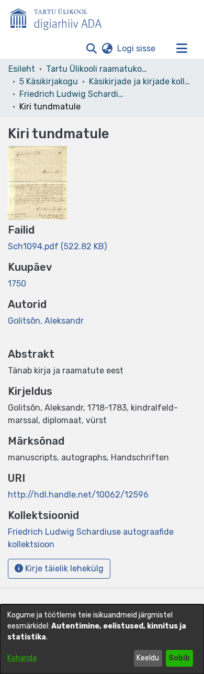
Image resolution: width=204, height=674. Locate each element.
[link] (57, 246)
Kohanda (22, 658)
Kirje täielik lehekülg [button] (63, 568)
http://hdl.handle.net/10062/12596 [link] (78, 495)
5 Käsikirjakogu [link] (48, 81)
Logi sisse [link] (136, 48)
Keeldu (148, 658)
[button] (91, 48)
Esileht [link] (21, 69)
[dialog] (102, 639)
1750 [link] (17, 284)
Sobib (179, 658)
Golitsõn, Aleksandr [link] (46, 321)
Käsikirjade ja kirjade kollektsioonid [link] (141, 81)
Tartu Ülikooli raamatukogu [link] (98, 69)
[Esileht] (60, 17)
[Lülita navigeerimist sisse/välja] (181, 49)
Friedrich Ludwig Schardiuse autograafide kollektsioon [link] (71, 94)
